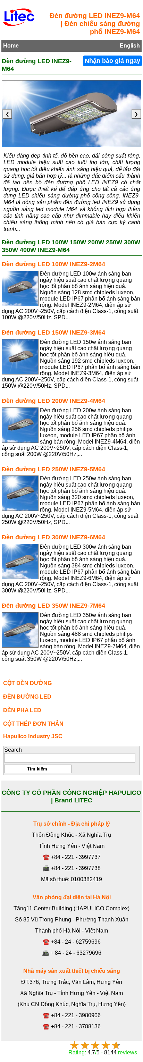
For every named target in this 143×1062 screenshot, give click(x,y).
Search (13, 750)
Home (11, 46)
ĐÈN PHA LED (22, 710)
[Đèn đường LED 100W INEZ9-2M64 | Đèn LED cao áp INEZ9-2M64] (20, 288)
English (130, 46)
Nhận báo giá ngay (112, 60)
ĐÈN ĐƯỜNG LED (27, 697)
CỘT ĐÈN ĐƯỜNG (27, 683)
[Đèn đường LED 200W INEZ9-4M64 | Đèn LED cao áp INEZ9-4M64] (20, 425)
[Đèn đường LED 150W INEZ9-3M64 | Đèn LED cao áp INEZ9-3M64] (20, 356)
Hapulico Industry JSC (32, 736)
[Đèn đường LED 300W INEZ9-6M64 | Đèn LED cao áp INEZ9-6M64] (20, 561)
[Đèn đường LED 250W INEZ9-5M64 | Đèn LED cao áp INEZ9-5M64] (20, 493)
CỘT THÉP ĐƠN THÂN (33, 724)
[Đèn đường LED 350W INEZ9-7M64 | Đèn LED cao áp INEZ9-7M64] (20, 630)
